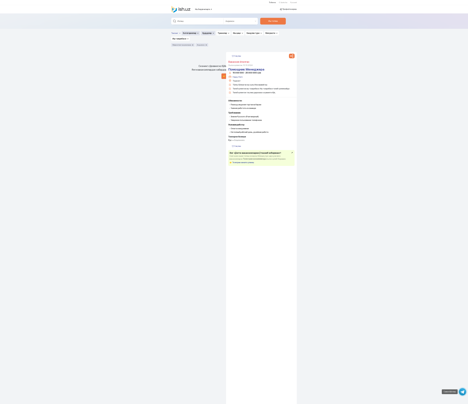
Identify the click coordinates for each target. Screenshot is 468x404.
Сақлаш (237, 56)
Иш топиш (273, 21)
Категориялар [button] (190, 33)
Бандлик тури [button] (253, 33)
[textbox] (197, 21)
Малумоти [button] (270, 33)
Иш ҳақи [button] (237, 33)
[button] (292, 56)
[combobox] (197, 21)
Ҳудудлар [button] (207, 33)
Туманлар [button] (222, 33)
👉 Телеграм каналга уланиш (242, 162)
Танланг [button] (175, 33)
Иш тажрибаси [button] (179, 39)
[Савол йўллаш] (462, 391)
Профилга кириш (289, 9)
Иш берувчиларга (202, 9)
